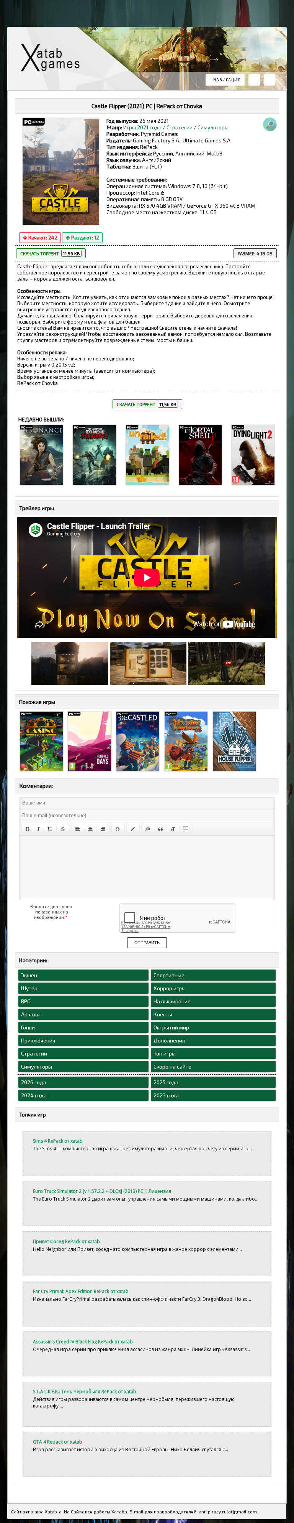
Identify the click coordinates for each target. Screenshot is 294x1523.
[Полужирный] (27, 829)
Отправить (147, 942)
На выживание (172, 1001)
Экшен (29, 975)
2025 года (166, 1082)
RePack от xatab (53, 59)
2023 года (166, 1095)
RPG (26, 1001)
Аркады (31, 1014)
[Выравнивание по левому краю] (77, 829)
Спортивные (169, 975)
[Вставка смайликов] (117, 829)
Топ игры (165, 1053)
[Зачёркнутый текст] (62, 829)
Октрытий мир (171, 1027)
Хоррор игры (170, 988)
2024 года (34, 1095)
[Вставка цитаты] (160, 829)
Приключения (38, 1040)
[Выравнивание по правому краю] (102, 829)
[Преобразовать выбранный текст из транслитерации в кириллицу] (173, 829)
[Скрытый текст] (147, 829)
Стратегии (180, 127)
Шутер (29, 988)
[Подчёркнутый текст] (50, 829)
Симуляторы (213, 127)
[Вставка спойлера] (185, 829)
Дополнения (169, 1040)
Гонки (28, 1027)
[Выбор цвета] (132, 829)
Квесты (163, 1014)
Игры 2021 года (142, 127)
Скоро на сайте (172, 1066)
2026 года (33, 1082)
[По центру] (90, 829)
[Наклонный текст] (38, 829)
